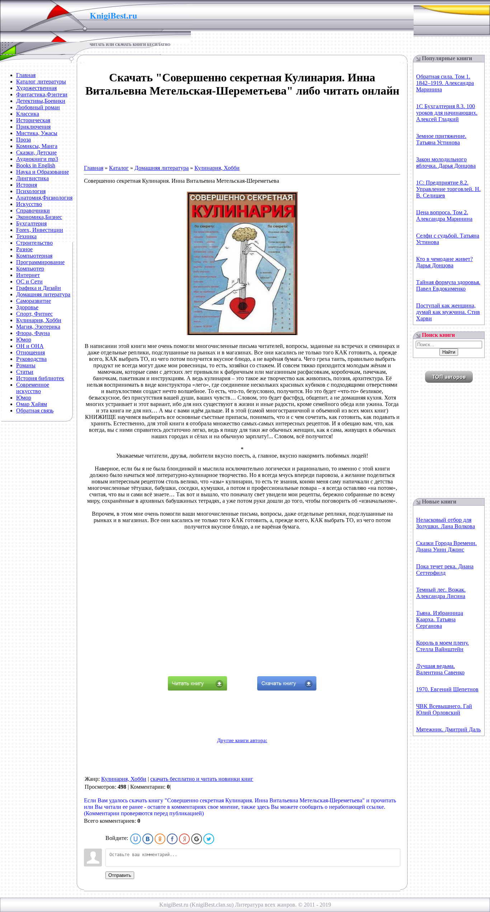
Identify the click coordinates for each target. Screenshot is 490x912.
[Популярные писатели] (449, 381)
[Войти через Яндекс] (184, 839)
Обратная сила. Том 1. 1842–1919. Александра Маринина (445, 82)
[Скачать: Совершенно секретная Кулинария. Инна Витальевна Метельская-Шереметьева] (286, 689)
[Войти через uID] (135, 839)
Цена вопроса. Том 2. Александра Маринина (444, 215)
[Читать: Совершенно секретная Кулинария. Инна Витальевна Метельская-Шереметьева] (197, 689)
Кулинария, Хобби (217, 168)
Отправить (119, 875)
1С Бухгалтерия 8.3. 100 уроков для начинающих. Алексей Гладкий (446, 112)
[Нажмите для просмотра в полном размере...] (242, 333)
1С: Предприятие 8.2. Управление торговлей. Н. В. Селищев (448, 189)
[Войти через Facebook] (172, 839)
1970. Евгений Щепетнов (447, 689)
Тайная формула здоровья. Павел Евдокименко (448, 285)
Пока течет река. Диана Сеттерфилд (444, 569)
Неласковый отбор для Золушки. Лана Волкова (445, 523)
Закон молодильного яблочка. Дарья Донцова (446, 162)
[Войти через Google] (196, 839)
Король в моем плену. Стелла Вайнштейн (442, 646)
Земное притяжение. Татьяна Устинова (441, 139)
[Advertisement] (242, 128)
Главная (93, 168)
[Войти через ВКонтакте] (147, 839)
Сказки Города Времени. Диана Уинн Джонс (446, 546)
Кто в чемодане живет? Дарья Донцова (444, 262)
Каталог (119, 168)
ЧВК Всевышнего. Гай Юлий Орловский (444, 709)
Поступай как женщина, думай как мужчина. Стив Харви (448, 311)
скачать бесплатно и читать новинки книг (201, 779)
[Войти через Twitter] (208, 839)
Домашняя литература (162, 168)
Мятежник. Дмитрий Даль (448, 729)
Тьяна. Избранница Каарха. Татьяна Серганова (439, 619)
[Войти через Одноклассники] (160, 839)
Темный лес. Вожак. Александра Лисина (441, 593)
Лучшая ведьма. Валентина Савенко (440, 669)
